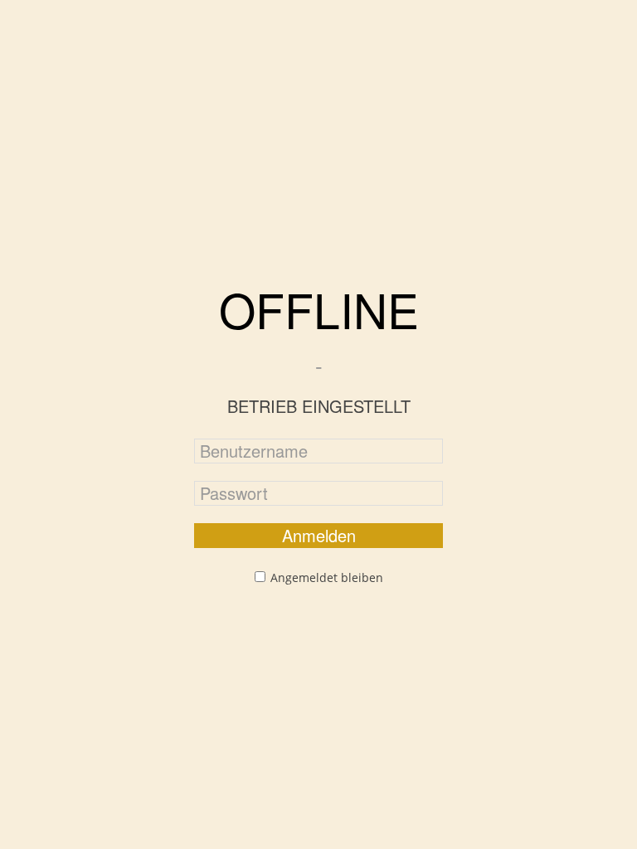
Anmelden (319, 535)
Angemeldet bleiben (326, 577)
